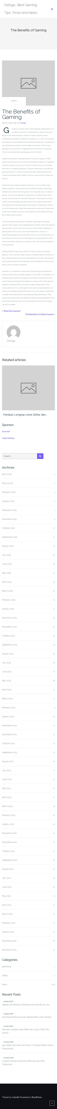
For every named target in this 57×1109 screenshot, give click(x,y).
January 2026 (8, 501)
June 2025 (6, 564)
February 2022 (8, 923)
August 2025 (7, 546)
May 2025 (6, 573)
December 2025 (9, 510)
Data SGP (6, 432)
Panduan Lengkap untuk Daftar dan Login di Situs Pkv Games (25, 1031)
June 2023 (6, 779)
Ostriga (23, 123)
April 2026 (6, 474)
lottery (5, 975)
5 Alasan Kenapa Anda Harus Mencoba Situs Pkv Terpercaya (23, 1062)
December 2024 (9, 618)
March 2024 (7, 698)
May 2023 (6, 788)
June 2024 (6, 672)
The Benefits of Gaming (21, 114)
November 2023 (9, 734)
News (14, 101)
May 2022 (6, 896)
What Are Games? (12, 311)
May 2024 (6, 681)
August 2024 (7, 654)
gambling (6, 966)
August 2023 (7, 761)
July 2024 (6, 663)
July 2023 (6, 770)
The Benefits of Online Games (39, 314)
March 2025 (7, 591)
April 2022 (6, 905)
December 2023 (9, 725)
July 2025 (6, 555)
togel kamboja (8, 438)
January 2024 (8, 716)
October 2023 (8, 743)
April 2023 (6, 797)
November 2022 (9, 842)
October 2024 (8, 636)
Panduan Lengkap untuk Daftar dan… (24, 414)
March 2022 (7, 914)
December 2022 (9, 833)
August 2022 (7, 869)
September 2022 (9, 860)
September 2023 (9, 752)
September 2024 (9, 645)
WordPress (36, 1097)
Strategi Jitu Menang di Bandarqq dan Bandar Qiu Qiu (25, 1005)
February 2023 (8, 815)
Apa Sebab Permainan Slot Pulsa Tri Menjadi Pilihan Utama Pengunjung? (28, 1047)
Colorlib (15, 1097)
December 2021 (9, 941)
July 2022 (6, 878)
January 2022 (8, 932)
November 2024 (9, 627)
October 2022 (8, 851)
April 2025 (6, 582)
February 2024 (8, 707)
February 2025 (8, 600)
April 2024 (6, 689)
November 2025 (9, 519)
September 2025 (9, 537)
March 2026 (7, 483)
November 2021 (9, 950)
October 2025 (8, 528)
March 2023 (7, 806)
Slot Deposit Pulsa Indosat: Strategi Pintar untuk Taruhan (26, 1017)
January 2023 (8, 824)
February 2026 (8, 492)
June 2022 (6, 887)
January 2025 (8, 609)
